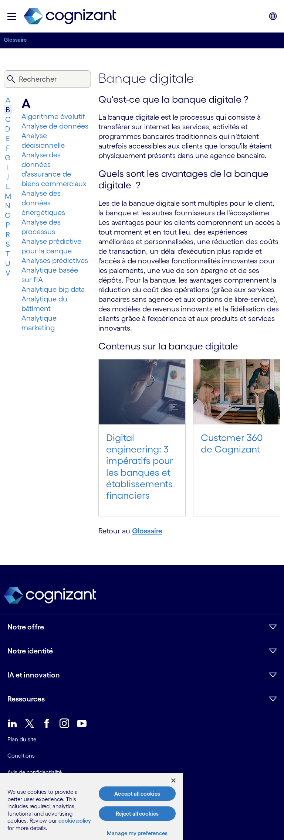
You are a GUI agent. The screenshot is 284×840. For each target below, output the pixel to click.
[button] (11, 16)
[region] (91, 806)
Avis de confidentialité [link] (34, 772)
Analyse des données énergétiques (43, 202)
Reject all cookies (137, 813)
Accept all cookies (137, 794)
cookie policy (74, 820)
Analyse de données (54, 126)
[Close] (173, 780)
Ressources (26, 699)
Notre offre (25, 627)
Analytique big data (53, 289)
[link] (70, 16)
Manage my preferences (137, 833)
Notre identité (30, 651)
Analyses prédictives (54, 260)
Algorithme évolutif (53, 116)
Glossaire (15, 40)
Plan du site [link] (21, 739)
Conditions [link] (21, 755)
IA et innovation (33, 675)
